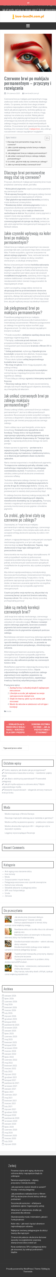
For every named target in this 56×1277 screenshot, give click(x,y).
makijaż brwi (34, 129)
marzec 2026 (10, 1010)
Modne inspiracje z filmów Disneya (19, 814)
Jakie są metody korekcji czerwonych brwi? (24, 165)
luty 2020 (9, 1141)
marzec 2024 (10, 1051)
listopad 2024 (10, 1045)
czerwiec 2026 (11, 1002)
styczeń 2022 (10, 1074)
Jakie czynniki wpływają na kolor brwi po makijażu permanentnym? (26, 148)
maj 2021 (9, 1098)
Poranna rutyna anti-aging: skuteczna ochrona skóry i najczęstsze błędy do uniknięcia (27, 1173)
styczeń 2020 (10, 1144)
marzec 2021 (10, 1103)
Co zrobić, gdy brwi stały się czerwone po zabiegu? (27, 162)
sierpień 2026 (10, 996)
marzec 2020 (10, 1138)
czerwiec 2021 (11, 1095)
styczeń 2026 (10, 1016)
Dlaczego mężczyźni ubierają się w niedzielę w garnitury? (29, 818)
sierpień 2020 (10, 1124)
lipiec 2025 (9, 1033)
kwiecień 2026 (11, 1007)
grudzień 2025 (11, 1019)
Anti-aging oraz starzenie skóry (18, 871)
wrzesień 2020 (11, 1121)
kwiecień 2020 (11, 1135)
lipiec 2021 (9, 1092)
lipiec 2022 (9, 1057)
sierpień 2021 (10, 1089)
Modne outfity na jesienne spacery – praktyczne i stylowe (29, 822)
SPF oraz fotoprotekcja (15, 890)
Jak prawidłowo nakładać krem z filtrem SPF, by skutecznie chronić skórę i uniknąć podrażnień (28, 1196)
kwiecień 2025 (11, 1042)
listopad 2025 (10, 1022)
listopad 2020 (10, 1115)
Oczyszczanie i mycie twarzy (17, 880)
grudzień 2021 (11, 1077)
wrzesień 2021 (11, 1086)
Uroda (8, 711)
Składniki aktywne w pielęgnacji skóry (21, 888)
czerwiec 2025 (11, 1036)
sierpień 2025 (10, 1031)
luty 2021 (9, 1106)
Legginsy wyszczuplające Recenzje (20, 833)
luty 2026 (9, 1013)
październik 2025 (12, 1025)
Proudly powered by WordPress (19, 1269)
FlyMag (44, 1269)
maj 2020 (9, 1133)
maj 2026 (9, 1004)
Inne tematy (10, 874)
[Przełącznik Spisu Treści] (46, 138)
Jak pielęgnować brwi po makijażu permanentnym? (27, 153)
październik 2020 (12, 1118)
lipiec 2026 (9, 999)
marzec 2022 (10, 1068)
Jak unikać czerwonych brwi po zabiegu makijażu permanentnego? (26, 157)
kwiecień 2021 (11, 1101)
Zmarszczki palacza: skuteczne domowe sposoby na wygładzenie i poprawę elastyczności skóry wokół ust (28, 1240)
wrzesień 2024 (11, 1048)
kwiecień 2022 (11, 1066)
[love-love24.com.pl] (28, 16)
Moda (7, 877)
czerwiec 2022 (11, 1060)
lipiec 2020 (9, 1127)
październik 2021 (12, 1083)
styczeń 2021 (10, 1109)
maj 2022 (9, 1063)
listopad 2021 (10, 1080)
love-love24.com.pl (31, 93)
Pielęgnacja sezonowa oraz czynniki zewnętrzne (25, 882)
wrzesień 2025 (11, 1028)
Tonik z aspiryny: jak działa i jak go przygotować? (25, 770)
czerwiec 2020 (11, 1130)
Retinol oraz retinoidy (14, 885)
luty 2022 (9, 1071)
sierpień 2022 (10, 1054)
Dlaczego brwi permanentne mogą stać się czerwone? (24, 143)
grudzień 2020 (11, 1112)
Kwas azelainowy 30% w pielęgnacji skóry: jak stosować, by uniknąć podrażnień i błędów (29, 1249)
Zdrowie (8, 896)
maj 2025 (9, 1039)
